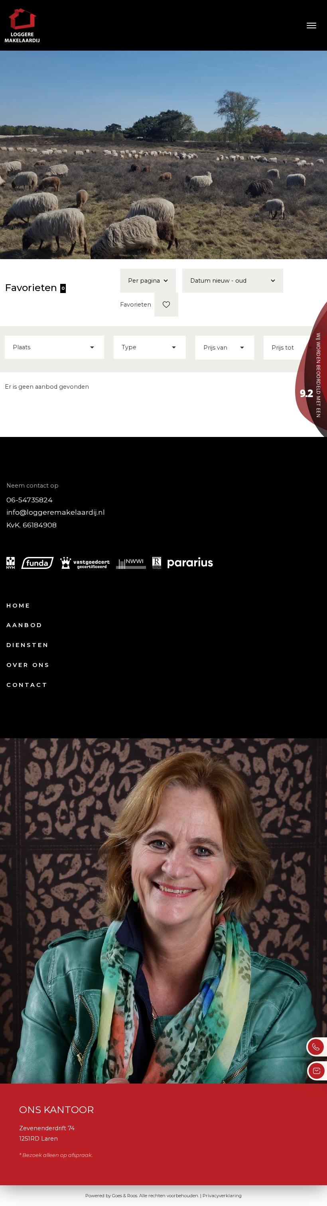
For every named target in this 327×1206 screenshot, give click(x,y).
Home (18, 605)
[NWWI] (131, 563)
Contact (27, 685)
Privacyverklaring (222, 1195)
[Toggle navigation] (311, 25)
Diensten (27, 645)
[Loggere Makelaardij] (311, 370)
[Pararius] (190, 563)
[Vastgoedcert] (85, 563)
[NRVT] (156, 563)
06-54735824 (29, 500)
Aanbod (24, 625)
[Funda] (37, 563)
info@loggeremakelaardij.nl (55, 512)
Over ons (28, 665)
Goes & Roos (124, 1195)
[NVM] (10, 563)
